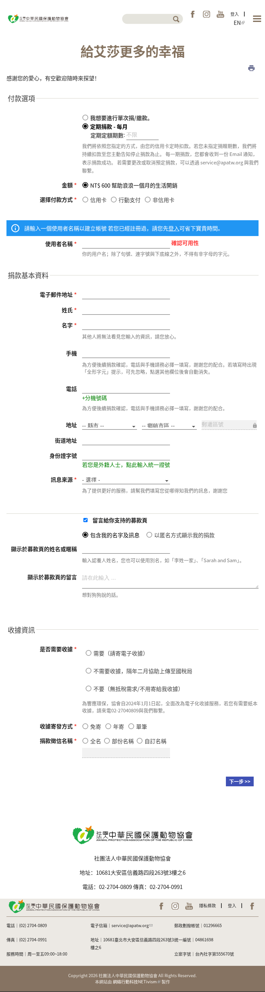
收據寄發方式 (58, 726)
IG (206, 14)
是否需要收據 (58, 649)
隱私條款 (207, 905)
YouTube (220, 14)
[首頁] (37, 18)
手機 (71, 353)
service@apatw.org (130, 925)
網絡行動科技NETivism (135, 981)
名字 (69, 325)
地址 (71, 425)
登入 (234, 14)
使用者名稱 (61, 244)
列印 (251, 68)
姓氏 (69, 310)
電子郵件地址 (58, 294)
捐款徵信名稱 (58, 741)
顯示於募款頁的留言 (52, 577)
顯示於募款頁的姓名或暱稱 (44, 549)
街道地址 (66, 440)
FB (192, 14)
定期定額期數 (106, 135)
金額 (69, 185)
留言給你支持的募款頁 (119, 520)
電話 (71, 389)
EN (237, 22)
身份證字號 (63, 455)
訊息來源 (64, 479)
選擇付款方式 (58, 199)
